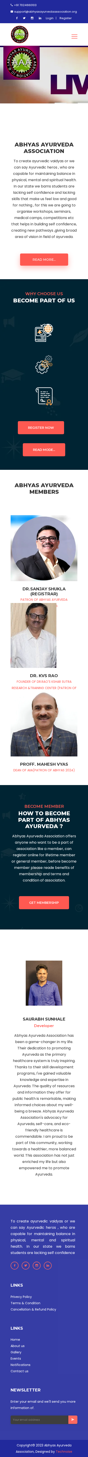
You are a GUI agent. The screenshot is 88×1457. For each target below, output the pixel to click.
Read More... (44, 260)
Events (16, 1358)
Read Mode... (44, 450)
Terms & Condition (25, 1303)
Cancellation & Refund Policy (33, 1309)
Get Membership (44, 903)
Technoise (64, 1451)
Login (49, 18)
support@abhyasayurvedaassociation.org (45, 11)
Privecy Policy (21, 1297)
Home (15, 1339)
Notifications (20, 1365)
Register (66, 18)
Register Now (41, 428)
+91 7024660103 (25, 5)
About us (18, 1346)
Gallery (16, 1352)
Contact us (19, 1371)
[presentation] (17, 86)
